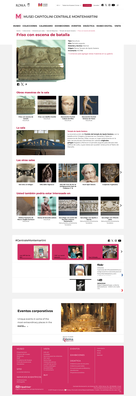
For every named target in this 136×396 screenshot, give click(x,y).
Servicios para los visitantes (53, 356)
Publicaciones (22, 380)
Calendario (46, 26)
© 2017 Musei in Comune (56, 390)
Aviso (99, 353)
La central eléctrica (23, 372)
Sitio (19, 369)
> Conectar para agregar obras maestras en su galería (90, 54)
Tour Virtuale (93, 257)
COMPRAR (87, 5)
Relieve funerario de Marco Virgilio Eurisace (25, 218)
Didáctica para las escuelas (79, 364)
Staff (18, 358)
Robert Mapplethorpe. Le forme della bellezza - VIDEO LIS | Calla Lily (108, 286)
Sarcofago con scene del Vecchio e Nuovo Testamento (68, 219)
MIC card (47, 358)
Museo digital (104, 26)
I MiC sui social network (59, 256)
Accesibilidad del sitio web (109, 390)
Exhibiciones (62, 26)
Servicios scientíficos (29, 377)
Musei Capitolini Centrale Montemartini (60, 17)
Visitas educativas (50, 362)
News (99, 350)
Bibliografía (21, 382)
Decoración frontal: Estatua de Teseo (89, 117)
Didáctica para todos (77, 366)
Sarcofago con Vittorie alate (110, 218)
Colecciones (30, 26)
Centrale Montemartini (36, 389)
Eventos (76, 26)
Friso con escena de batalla (26, 117)
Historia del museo (23, 354)
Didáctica (88, 26)
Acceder (96, 5)
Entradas (47, 354)
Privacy (69, 390)
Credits (97, 390)
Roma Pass (47, 360)
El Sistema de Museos (24, 360)
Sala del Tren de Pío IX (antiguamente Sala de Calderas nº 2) (68, 186)
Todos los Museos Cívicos (70, 5)
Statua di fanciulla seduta (47, 218)
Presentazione (22, 352)
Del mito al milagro (26, 184)
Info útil (46, 352)
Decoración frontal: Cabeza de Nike (68, 117)
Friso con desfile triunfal (47, 117)
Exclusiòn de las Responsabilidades (83, 390)
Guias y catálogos (50, 366)
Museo (17, 26)
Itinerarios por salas (38, 31)
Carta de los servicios (24, 362)
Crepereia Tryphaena (110, 184)
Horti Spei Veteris (89, 184)
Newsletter (20, 364)
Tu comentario (49, 370)
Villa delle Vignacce (47, 184)
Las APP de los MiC (50, 364)
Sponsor (100, 355)
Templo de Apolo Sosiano (68, 31)
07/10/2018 (109, 272)
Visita (118, 26)
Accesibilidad (48, 368)
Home (18, 31)
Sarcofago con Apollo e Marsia (89, 218)
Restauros (20, 356)
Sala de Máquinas (52, 31)
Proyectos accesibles (77, 372)
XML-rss (119, 390)
